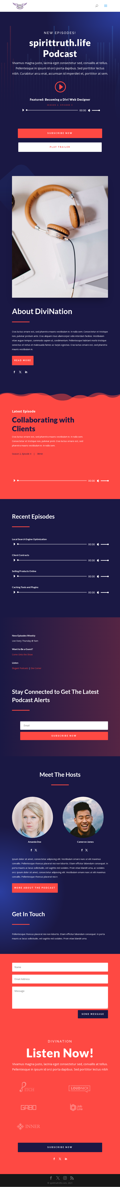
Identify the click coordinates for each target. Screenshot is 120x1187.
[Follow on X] (20, 372)
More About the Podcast (34, 888)
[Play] (23, 110)
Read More (22, 360)
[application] (60, 110)
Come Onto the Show (22, 654)
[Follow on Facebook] (14, 372)
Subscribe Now (60, 133)
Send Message (93, 1014)
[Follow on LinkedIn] (26, 372)
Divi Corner (36, 668)
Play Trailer (60, 147)
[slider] (95, 110)
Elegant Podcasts (20, 668)
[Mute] (89, 110)
